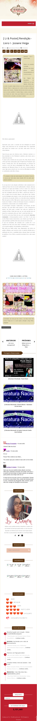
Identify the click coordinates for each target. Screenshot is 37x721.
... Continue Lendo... (19, 638)
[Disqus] (19, 462)
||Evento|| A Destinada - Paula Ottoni (18, 379)
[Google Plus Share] (11, 51)
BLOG (23, 278)
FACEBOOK (17, 278)
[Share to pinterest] (18, 51)
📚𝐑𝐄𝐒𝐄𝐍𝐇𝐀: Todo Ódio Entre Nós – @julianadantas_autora (17, 673)
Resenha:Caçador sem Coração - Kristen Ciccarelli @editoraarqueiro (18, 633)
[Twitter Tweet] (4, 51)
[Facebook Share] (8, 51)
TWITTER (10, 278)
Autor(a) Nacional (6, 327)
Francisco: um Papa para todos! (16, 653)
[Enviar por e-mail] (25, 51)
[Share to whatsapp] (15, 51)
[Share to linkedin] (22, 51)
